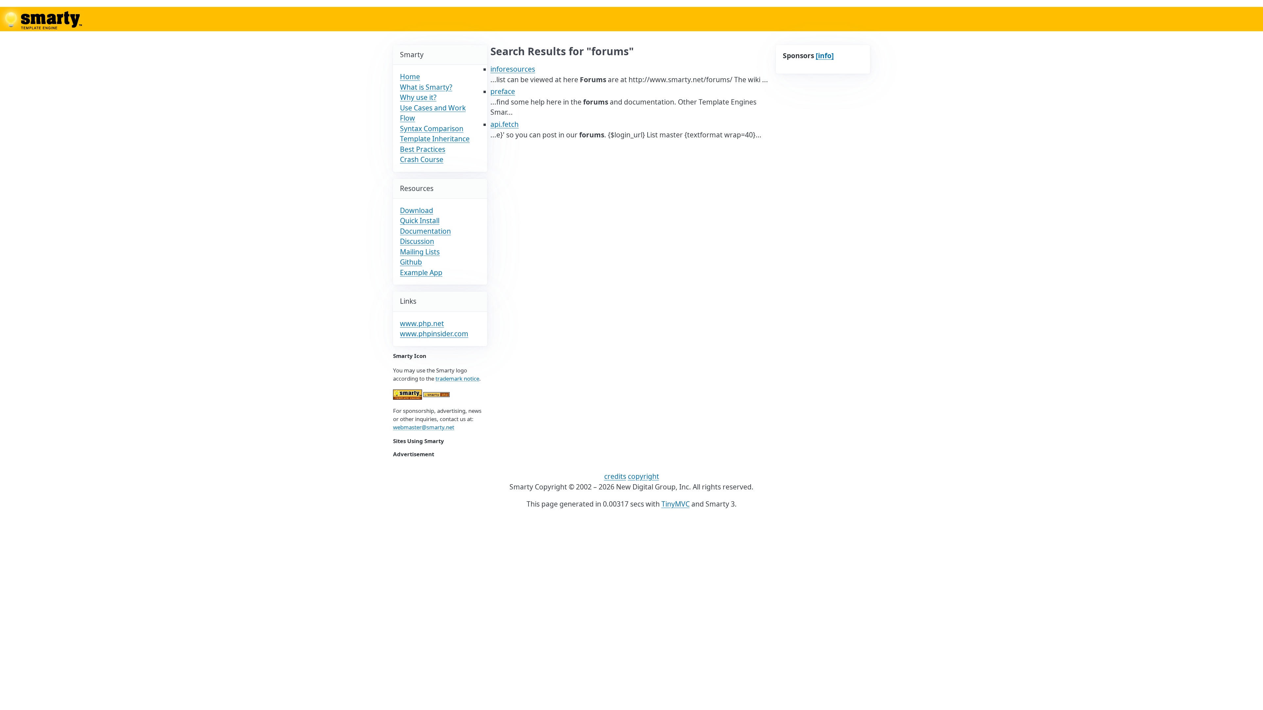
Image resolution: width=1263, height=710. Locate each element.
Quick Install (419, 220)
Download (416, 210)
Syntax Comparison (431, 128)
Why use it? (418, 97)
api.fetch (504, 124)
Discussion (417, 241)
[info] (825, 55)
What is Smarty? (426, 87)
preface (502, 91)
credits (615, 476)
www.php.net (422, 323)
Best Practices (422, 149)
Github (411, 262)
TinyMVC (675, 504)
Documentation (425, 231)
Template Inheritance (435, 138)
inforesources (512, 69)
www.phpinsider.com (434, 333)
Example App (421, 272)
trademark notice (457, 378)
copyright (643, 476)
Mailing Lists (420, 251)
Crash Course (421, 159)
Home (410, 76)
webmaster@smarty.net (423, 427)
